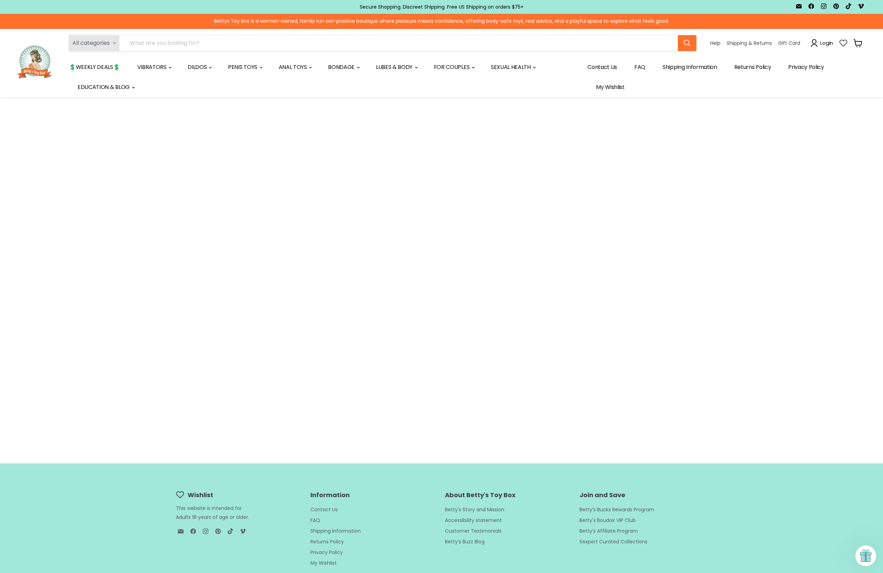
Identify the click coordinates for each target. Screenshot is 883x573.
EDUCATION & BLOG (104, 87)
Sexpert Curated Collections (613, 541)
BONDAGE (342, 67)
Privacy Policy (806, 67)
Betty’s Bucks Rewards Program (616, 509)
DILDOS (198, 67)
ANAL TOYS (293, 67)
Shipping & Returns (749, 42)
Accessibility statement (473, 520)
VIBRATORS (152, 67)
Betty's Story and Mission (474, 509)
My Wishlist (610, 87)
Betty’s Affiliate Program (608, 530)
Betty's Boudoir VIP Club (607, 520)
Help (715, 42)
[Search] (687, 43)
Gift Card (789, 42)
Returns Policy (752, 67)
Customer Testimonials (473, 530)
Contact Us (602, 67)
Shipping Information (690, 67)
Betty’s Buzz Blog (465, 541)
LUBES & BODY (395, 67)
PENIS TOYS (243, 67)
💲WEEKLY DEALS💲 (94, 67)
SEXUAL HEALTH (511, 67)
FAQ (639, 67)
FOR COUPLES (452, 67)
